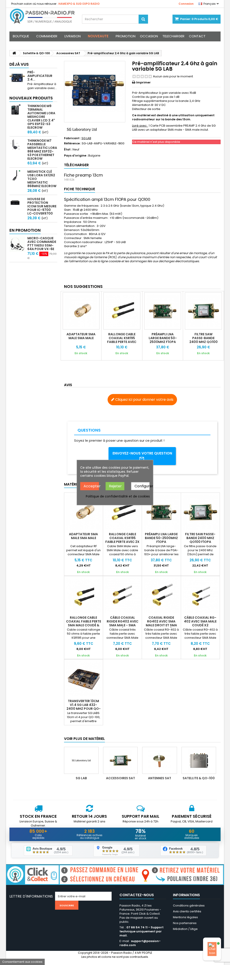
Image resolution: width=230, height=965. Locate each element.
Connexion (186, 4)
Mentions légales (185, 917)
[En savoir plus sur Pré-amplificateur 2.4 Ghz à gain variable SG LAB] (17, 78)
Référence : (72, 143)
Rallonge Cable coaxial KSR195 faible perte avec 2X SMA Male (121, 340)
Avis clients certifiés (187, 911)
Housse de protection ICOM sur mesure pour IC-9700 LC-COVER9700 (41, 206)
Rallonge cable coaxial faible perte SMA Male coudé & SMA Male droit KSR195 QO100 (83, 625)
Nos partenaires (185, 923)
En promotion (25, 230)
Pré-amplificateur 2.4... (39, 76)
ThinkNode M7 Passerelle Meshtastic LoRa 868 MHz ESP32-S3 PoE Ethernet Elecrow (42, 149)
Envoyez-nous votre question (142, 453)
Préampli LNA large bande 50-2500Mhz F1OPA (163, 338)
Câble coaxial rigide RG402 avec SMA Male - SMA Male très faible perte (122, 625)
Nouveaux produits (31, 98)
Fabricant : (72, 138)
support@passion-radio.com (140, 943)
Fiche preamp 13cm (83, 175)
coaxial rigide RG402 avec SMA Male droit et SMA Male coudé (161, 623)
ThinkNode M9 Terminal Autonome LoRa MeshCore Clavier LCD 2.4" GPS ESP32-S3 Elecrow (41, 117)
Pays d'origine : (76, 156)
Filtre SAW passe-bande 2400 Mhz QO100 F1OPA (203, 340)
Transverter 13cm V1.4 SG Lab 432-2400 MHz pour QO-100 (83, 707)
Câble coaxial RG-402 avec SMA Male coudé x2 (200, 621)
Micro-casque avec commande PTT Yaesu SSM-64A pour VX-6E (41, 243)
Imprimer (143, 82)
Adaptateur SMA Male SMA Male (80, 336)
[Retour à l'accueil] (14, 53)
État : (68, 150)
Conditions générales (189, 905)
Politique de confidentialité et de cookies (118, 496)
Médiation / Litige (185, 929)
